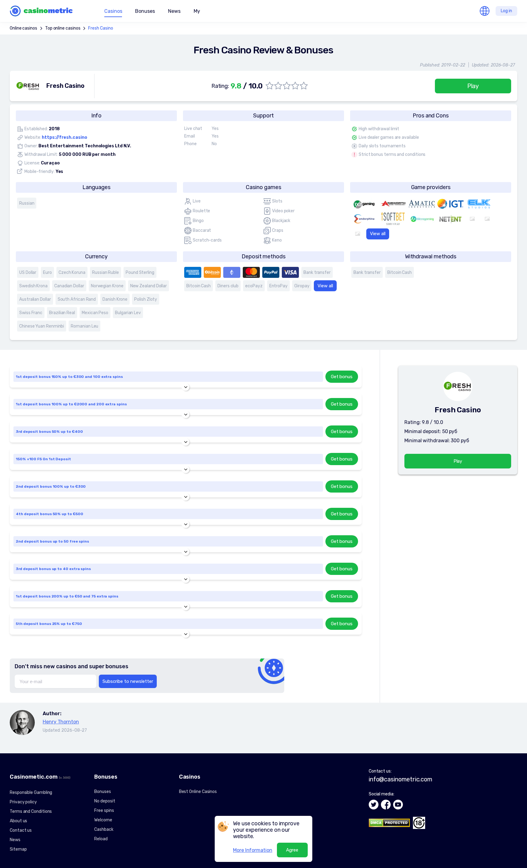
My (197, 11)
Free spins (104, 810)
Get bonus (342, 376)
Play (473, 86)
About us (18, 820)
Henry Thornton (61, 722)
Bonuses (102, 791)
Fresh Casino (100, 28)
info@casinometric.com (400, 779)
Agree (292, 850)
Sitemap (18, 849)
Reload (101, 838)
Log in (506, 10)
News (174, 11)
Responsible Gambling (31, 792)
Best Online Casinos (198, 791)
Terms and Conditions (31, 811)
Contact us (21, 830)
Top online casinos (63, 28)
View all (377, 233)
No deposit (104, 801)
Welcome (103, 820)
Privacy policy (23, 802)
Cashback (103, 829)
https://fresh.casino (64, 137)
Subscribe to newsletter (127, 681)
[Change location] (484, 11)
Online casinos (23, 28)
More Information (252, 850)
